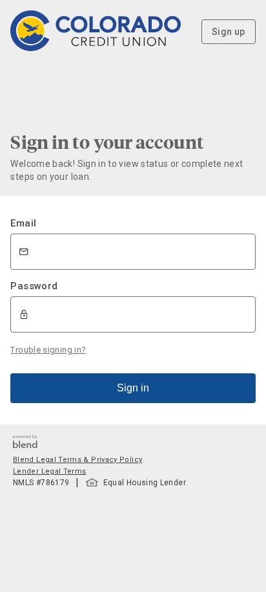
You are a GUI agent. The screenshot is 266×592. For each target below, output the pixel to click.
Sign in (133, 387)
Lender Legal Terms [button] (49, 471)
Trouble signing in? (48, 350)
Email (23, 223)
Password (33, 286)
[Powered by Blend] (25, 444)
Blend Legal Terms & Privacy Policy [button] (77, 459)
